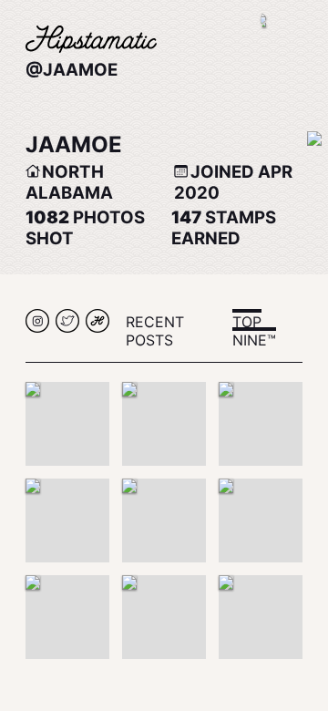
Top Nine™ (254, 331)
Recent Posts (155, 331)
